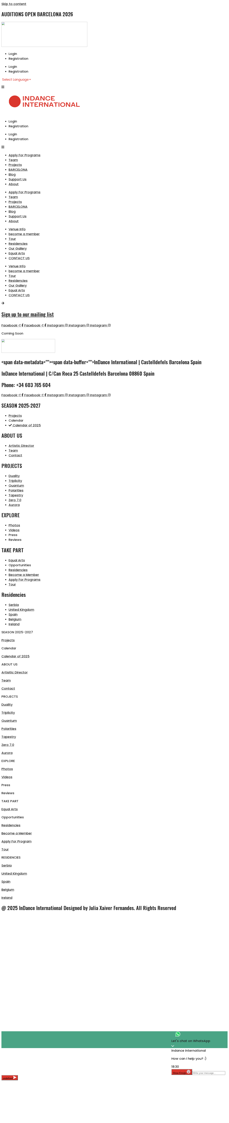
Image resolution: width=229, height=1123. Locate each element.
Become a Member (16, 833)
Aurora (7, 753)
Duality (7, 704)
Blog (12, 174)
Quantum (9, 720)
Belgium (7, 889)
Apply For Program (16, 841)
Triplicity (8, 712)
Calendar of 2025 (15, 656)
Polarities (8, 728)
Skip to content (13, 4)
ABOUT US (9, 664)
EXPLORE (8, 761)
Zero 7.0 (7, 745)
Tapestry (8, 736)
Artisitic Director (14, 672)
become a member (24, 234)
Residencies (18, 243)
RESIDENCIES (11, 857)
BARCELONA (18, 169)
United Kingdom (14, 873)
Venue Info (17, 229)
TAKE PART (9, 801)
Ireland (6, 897)
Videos (6, 777)
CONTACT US (19, 258)
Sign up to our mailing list (27, 314)
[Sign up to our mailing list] (2, 303)
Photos (7, 769)
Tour (12, 239)
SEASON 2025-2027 (17, 632)
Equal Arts (17, 253)
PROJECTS (9, 696)
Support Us (17, 179)
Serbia (6, 865)
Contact (8, 688)
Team (13, 160)
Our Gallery (18, 248)
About (14, 184)
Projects (15, 165)
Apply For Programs (24, 155)
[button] (114, 632)
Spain (5, 881)
